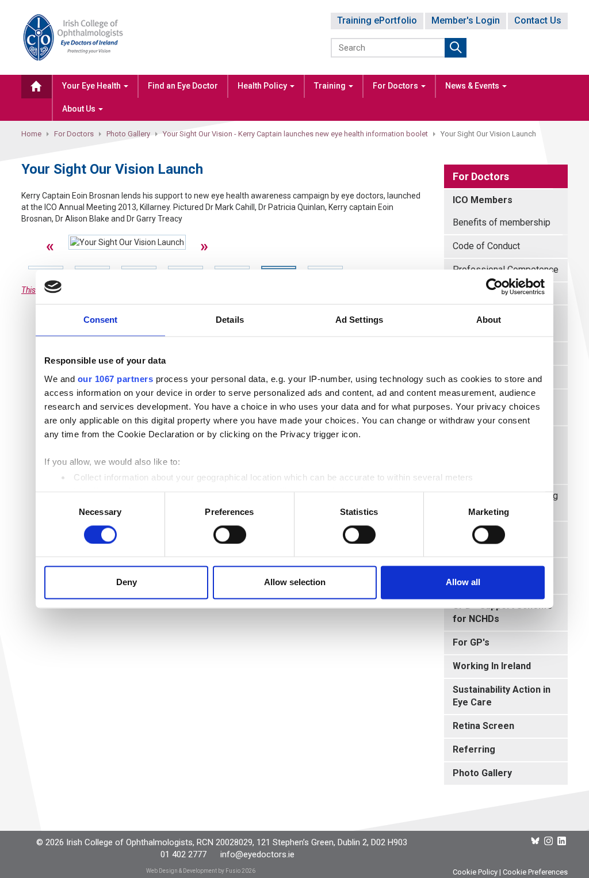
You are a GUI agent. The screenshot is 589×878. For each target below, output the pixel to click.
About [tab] (489, 320)
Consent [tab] (100, 320)
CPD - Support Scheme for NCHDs (502, 612)
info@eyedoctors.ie (257, 854)
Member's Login (465, 20)
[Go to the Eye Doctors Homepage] (36, 86)
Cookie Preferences (535, 872)
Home (31, 133)
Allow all (463, 582)
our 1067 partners (116, 379)
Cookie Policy (475, 872)
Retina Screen (483, 725)
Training (330, 85)
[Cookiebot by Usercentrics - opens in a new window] (494, 286)
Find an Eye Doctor (183, 85)
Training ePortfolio (377, 20)
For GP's (471, 642)
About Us (79, 108)
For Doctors (396, 85)
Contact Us (537, 20)
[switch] (229, 534)
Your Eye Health (92, 85)
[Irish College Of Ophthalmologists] (73, 36)
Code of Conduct (486, 246)
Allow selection (295, 582)
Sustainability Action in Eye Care (501, 696)
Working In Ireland (492, 666)
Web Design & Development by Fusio (193, 871)
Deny (126, 582)
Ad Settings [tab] (359, 320)
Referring (474, 749)
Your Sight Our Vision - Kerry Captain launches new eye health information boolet (295, 133)
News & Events (473, 85)
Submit (455, 48)
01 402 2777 (183, 854)
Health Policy (263, 85)
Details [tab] (230, 320)
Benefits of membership (501, 222)
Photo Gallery (128, 133)
